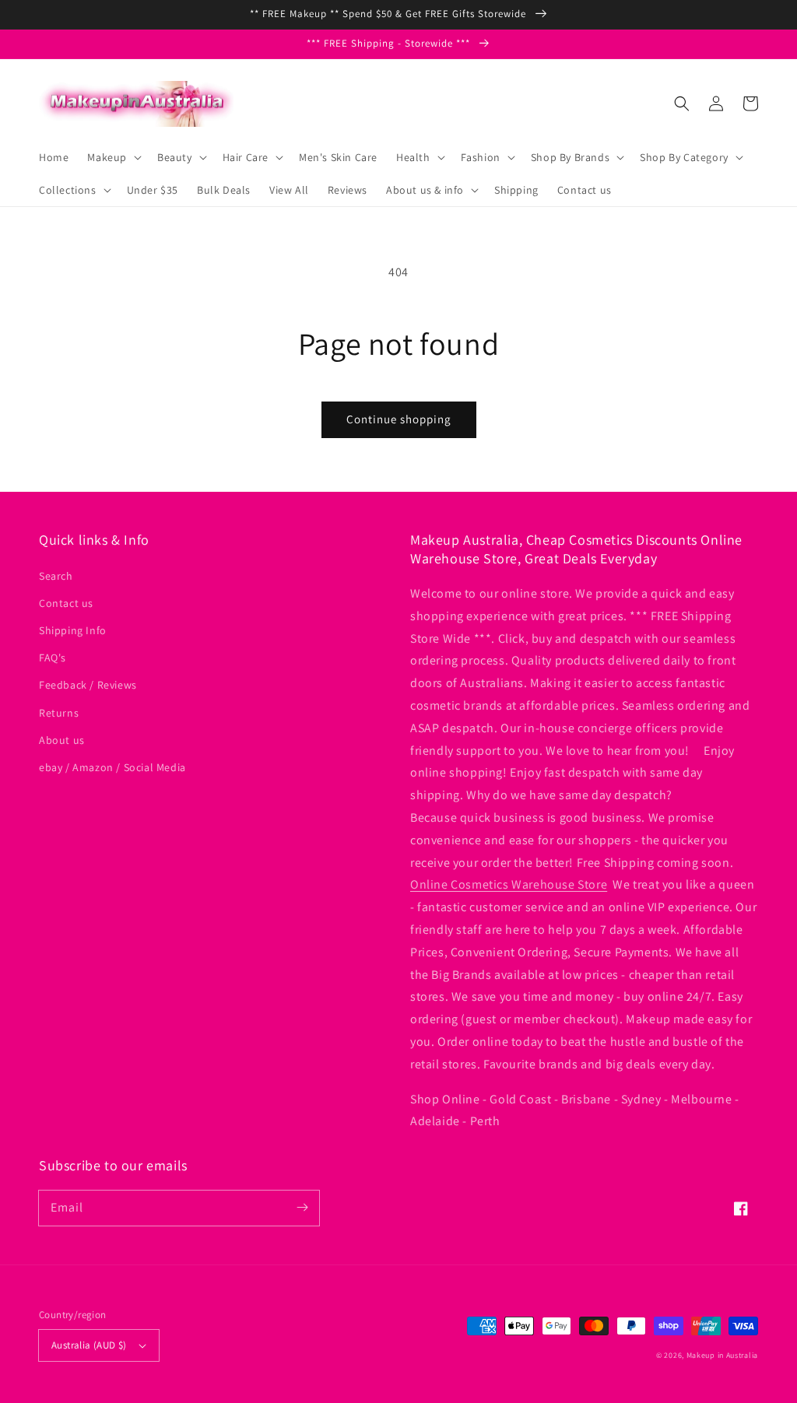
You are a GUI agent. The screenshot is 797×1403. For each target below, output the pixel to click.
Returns (59, 713)
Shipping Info (73, 630)
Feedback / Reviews (88, 685)
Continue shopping (398, 419)
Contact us (66, 603)
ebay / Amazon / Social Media (112, 767)
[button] (682, 103)
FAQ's (52, 658)
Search (56, 576)
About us (62, 740)
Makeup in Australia (722, 1355)
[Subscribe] (302, 1208)
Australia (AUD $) (89, 1345)
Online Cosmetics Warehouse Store (508, 884)
